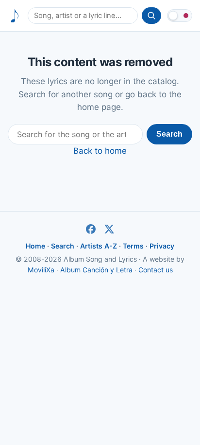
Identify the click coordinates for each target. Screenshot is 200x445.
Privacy (162, 246)
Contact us (155, 270)
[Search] (151, 15)
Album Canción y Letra (96, 270)
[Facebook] (91, 229)
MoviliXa (41, 270)
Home (35, 246)
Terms (133, 246)
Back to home (100, 151)
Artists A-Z (98, 246)
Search (169, 134)
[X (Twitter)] (109, 229)
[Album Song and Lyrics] (15, 16)
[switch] (179, 15)
